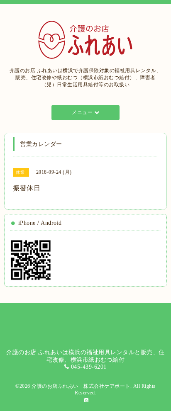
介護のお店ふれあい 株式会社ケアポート (81, 386)
